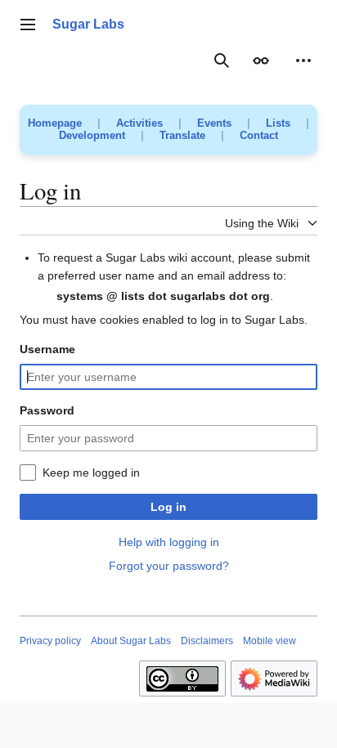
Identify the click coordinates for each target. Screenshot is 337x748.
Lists (278, 123)
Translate (182, 135)
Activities (139, 123)
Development (92, 135)
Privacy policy (50, 641)
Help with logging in (169, 542)
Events (214, 123)
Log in (168, 506)
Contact (259, 135)
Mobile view (269, 641)
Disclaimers (207, 641)
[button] (28, 25)
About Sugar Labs (131, 641)
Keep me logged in (91, 472)
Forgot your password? (169, 565)
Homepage (55, 123)
